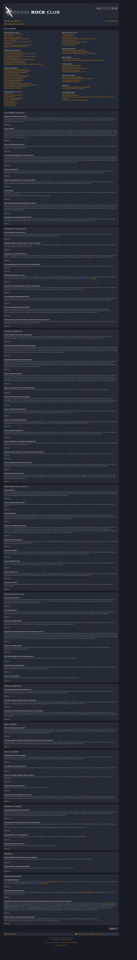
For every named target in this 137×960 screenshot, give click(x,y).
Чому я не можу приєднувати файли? (13, 80)
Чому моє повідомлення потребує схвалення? (16, 86)
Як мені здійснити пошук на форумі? (71, 65)
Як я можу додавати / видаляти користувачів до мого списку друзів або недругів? (83, 60)
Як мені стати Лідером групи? (69, 40)
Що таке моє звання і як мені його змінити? (15, 62)
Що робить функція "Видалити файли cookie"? (16, 46)
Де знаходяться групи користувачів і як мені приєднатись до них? (79, 38)
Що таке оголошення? (9, 101)
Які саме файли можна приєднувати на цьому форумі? (76, 87)
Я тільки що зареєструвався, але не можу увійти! (16, 38)
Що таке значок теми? (9, 105)
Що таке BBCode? (8, 93)
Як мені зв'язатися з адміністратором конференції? (75, 100)
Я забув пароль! (8, 43)
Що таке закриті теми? (10, 104)
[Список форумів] (32, 11)
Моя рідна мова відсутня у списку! (13, 58)
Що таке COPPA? (8, 35)
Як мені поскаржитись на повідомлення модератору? (17, 83)
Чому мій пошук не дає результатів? (71, 67)
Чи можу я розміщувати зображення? (13, 98)
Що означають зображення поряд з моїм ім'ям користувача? (19, 59)
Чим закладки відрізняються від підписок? (72, 77)
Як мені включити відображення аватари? (14, 61)
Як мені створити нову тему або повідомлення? (16, 69)
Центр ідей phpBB (88, 892)
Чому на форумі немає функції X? (70, 95)
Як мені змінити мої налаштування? (13, 51)
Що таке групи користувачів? (69, 37)
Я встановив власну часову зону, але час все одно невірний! (19, 56)
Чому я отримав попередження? (12, 81)
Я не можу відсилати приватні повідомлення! (73, 50)
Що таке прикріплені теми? (11, 102)
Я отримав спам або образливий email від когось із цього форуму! (79, 53)
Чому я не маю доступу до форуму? (13, 78)
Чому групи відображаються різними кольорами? (74, 41)
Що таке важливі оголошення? (12, 99)
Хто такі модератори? (67, 35)
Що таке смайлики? (9, 96)
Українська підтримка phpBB (69, 942)
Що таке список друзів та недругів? (71, 58)
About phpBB (45, 883)
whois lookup (110, 903)
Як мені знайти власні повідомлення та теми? (73, 71)
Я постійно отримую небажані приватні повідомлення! (75, 51)
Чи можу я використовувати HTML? (13, 94)
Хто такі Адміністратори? (68, 34)
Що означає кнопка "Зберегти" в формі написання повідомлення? (21, 85)
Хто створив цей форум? (68, 93)
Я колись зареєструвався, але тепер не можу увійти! (17, 41)
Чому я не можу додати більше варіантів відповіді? (17, 75)
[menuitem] (18, 21)
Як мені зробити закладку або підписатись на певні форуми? (77, 78)
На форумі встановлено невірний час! (14, 54)
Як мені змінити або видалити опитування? (15, 77)
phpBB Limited (55, 881)
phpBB (94, 278)
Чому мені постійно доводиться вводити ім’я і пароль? (18, 45)
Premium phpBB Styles (66, 939)
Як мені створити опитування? (12, 74)
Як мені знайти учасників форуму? (71, 70)
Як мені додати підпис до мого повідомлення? (15, 72)
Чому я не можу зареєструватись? (13, 37)
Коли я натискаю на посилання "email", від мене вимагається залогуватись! (23, 64)
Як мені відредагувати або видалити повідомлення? (17, 71)
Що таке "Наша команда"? (68, 45)
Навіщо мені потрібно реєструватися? (14, 34)
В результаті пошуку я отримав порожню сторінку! (75, 68)
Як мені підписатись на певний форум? (72, 80)
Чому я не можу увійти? (10, 40)
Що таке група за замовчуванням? (71, 43)
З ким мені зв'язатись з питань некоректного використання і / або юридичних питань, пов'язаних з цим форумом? (88, 97)
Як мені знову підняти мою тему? (12, 88)
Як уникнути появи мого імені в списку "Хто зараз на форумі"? (20, 53)
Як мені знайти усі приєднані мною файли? (73, 88)
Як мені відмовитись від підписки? (70, 81)
